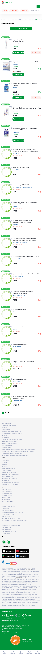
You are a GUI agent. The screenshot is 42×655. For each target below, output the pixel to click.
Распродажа (13, 11)
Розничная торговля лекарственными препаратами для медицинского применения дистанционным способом (18, 450)
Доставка (4, 427)
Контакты (4, 466)
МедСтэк (15, 312)
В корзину (18, 74)
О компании (5, 460)
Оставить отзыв (6, 470)
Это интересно (6, 429)
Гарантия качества (7, 476)
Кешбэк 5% (24, 11)
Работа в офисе (6, 529)
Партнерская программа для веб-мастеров (14, 520)
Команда (4, 464)
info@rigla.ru (15, 633)
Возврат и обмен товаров (9, 443)
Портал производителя (9, 510)
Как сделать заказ (7, 423)
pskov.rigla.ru (28, 569)
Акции (5, 11)
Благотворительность (8, 468)
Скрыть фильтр (22, 28)
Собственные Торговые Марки (11, 518)
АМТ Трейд (15, 64)
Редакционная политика (9, 472)
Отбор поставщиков (8, 514)
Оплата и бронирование (9, 425)
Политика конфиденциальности (11, 431)
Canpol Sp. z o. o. (17, 346)
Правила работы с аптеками (10, 484)
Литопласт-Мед (16, 44)
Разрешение (5, 437)
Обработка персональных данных (12, 453)
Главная (3, 19)
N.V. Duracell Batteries (18, 259)
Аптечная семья (6, 489)
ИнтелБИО (15, 111)
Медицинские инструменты (27, 19)
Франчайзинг (6, 508)
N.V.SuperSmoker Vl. (18, 400)
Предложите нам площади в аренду (12, 512)
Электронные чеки (7, 501)
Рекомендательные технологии (11, 482)
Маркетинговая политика (9, 441)
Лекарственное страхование (10, 474)
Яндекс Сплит (5, 37)
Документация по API (8, 516)
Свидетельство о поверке (9, 478)
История (4, 462)
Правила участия (7, 493)
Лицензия (4, 435)
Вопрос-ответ (6, 499)
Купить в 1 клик (18, 52)
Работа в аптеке (6, 527)
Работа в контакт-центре (9, 531)
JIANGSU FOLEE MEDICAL (19, 295)
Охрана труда (6, 533)
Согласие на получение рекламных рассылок (15, 455)
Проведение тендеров (8, 506)
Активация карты (7, 491)
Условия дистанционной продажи (12, 439)
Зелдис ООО (16, 87)
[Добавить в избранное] (10, 40)
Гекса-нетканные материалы (20, 242)
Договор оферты (7, 445)
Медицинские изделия (13, 19)
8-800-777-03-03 (7, 611)
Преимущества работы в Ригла (11, 525)
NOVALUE (15, 364)
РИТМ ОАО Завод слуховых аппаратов (22, 169)
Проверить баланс (7, 495)
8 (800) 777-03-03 (21, 578)
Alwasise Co (16, 153)
